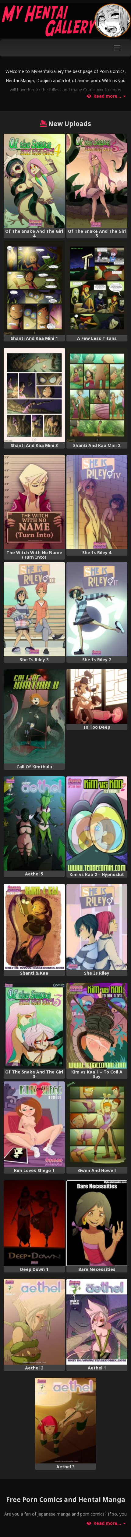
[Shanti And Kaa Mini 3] (34, 395)
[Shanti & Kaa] (34, 927)
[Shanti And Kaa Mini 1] (34, 288)
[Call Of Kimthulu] (34, 716)
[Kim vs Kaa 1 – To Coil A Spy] (97, 1026)
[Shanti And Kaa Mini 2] (97, 395)
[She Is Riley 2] (97, 609)
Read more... (107, 96)
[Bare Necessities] (97, 1223)
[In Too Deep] (97, 696)
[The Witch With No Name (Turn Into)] (34, 502)
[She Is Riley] (97, 927)
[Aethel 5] (34, 823)
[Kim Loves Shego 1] (34, 1124)
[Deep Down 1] (34, 1223)
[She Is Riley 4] (97, 502)
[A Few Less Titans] (97, 288)
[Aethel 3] (65, 1420)
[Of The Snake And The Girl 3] (34, 1026)
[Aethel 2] (34, 1322)
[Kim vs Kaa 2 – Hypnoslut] (97, 823)
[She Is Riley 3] (34, 609)
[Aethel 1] (97, 1322)
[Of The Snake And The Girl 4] (34, 181)
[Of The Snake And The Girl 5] (97, 181)
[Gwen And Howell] (97, 1124)
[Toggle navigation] (117, 47)
